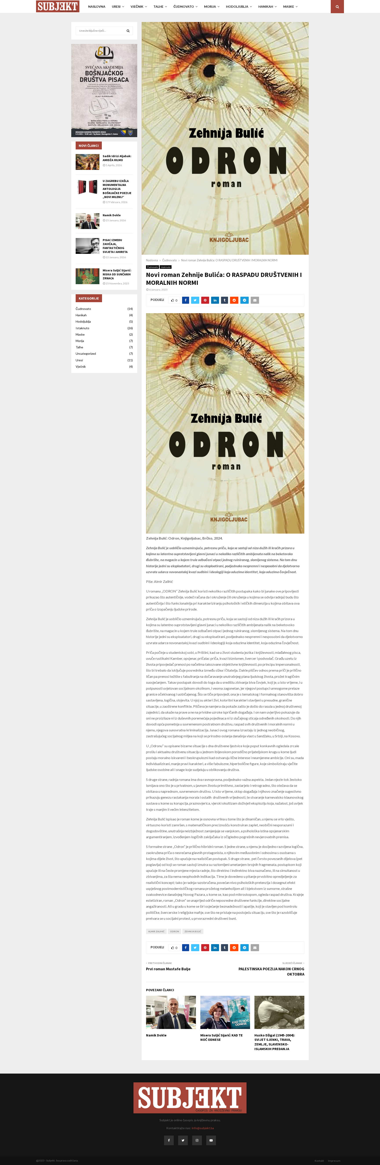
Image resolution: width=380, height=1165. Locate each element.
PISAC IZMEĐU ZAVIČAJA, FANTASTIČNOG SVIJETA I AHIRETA (115, 246)
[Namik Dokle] (87, 221)
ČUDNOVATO (184, 6)
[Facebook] (169, 1140)
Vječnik (81, 366)
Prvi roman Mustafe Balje (168, 968)
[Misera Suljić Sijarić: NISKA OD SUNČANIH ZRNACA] (87, 276)
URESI (116, 6)
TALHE (158, 6)
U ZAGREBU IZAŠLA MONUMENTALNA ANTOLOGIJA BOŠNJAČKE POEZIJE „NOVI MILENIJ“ (117, 189)
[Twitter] (183, 1140)
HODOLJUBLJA (237, 6)
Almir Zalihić (156, 931)
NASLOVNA (96, 6)
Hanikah (81, 315)
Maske (80, 334)
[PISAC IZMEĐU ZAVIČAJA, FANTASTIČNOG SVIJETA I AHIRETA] (87, 246)
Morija (80, 341)
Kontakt (319, 1160)
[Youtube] (211, 1140)
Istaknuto (165, 267)
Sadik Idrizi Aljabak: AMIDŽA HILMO (117, 158)
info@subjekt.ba (203, 1128)
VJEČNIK (137, 6)
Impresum (334, 1160)
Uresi (79, 360)
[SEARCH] (128, 30)
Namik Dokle (156, 1035)
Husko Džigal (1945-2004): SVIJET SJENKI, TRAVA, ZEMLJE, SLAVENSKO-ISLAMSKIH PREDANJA (274, 1042)
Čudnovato (152, 267)
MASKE (288, 6)
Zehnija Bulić (193, 931)
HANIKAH (265, 6)
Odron (174, 931)
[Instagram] (197, 1140)
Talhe (79, 347)
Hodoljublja (83, 321)
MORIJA (210, 6)
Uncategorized (86, 353)
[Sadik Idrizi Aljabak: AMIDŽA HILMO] (87, 162)
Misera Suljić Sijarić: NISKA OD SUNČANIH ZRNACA (117, 274)
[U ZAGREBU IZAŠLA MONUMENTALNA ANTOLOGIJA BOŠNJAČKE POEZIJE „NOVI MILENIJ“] (87, 187)
